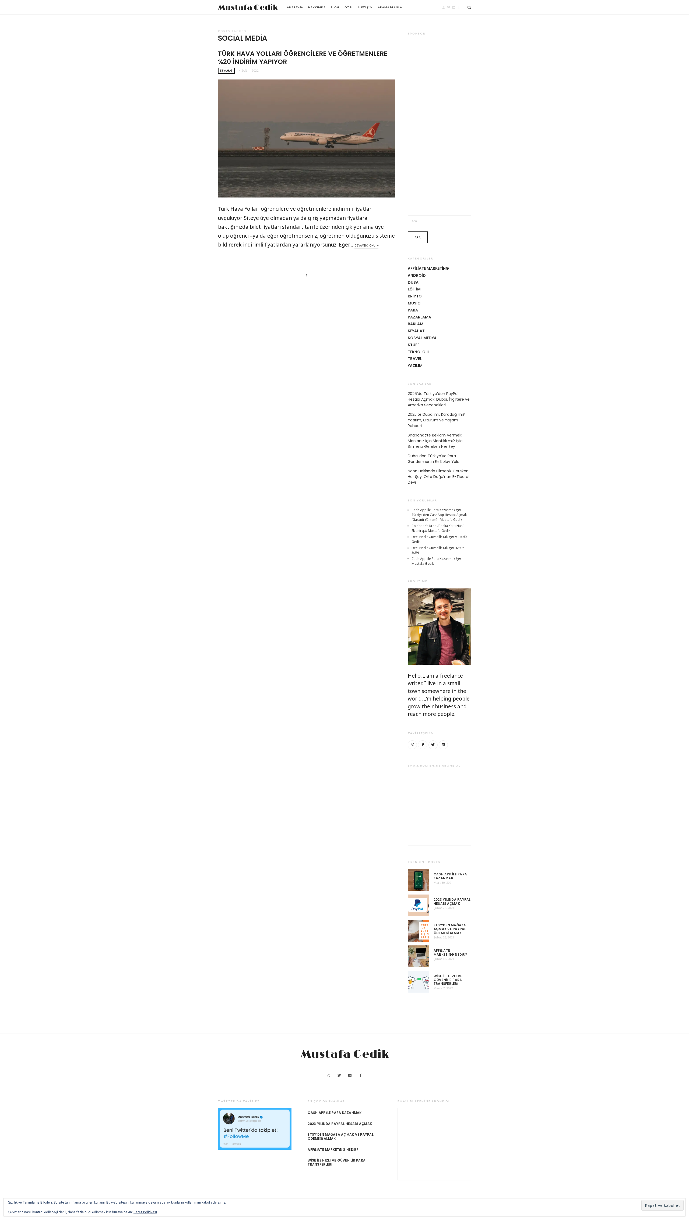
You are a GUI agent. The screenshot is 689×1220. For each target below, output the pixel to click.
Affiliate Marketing (428, 268)
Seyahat (226, 70)
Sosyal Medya (422, 338)
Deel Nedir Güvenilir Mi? (430, 537)
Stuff (414, 345)
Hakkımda (316, 7)
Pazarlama (419, 317)
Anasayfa (295, 7)
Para (413, 310)
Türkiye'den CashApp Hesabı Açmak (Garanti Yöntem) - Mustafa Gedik (439, 517)
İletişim (365, 7)
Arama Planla (390, 7)
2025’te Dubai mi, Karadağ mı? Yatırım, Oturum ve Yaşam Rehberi (436, 420)
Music (414, 303)
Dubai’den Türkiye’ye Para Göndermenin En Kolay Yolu (433, 458)
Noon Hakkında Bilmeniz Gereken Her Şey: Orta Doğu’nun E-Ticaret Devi (439, 476)
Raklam (415, 324)
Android (417, 275)
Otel (348, 7)
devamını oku (365, 245)
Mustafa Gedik (248, 7)
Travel (415, 358)
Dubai (414, 282)
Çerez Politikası (145, 1212)
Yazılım (415, 365)
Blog (335, 7)
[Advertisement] (439, 121)
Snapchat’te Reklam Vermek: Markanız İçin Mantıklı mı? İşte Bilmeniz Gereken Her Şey (435, 440)
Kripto (415, 296)
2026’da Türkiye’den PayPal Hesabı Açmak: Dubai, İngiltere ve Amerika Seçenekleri (439, 399)
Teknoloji (418, 352)
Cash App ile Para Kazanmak (433, 510)
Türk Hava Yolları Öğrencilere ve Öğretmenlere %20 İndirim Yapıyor (302, 57)
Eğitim (414, 289)
